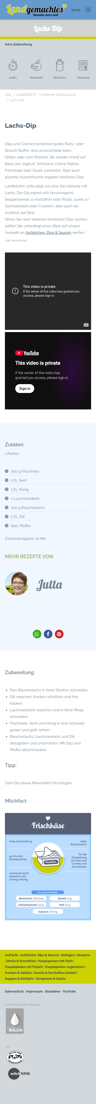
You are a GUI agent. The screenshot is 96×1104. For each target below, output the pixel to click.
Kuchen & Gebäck (18, 973)
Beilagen (68, 955)
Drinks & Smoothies (21, 961)
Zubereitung (22, 44)
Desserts (83, 955)
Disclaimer (53, 991)
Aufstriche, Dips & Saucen (39, 955)
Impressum (34, 991)
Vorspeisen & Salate (51, 978)
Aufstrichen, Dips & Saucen (48, 232)
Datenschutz (14, 991)
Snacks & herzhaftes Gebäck (55, 973)
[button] (37, 634)
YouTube (69, 991)
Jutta (49, 584)
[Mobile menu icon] (88, 10)
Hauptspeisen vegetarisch (64, 967)
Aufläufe (11, 955)
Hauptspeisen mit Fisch (55, 961)
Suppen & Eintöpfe (19, 978)
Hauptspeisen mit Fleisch (24, 967)
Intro (8, 44)
